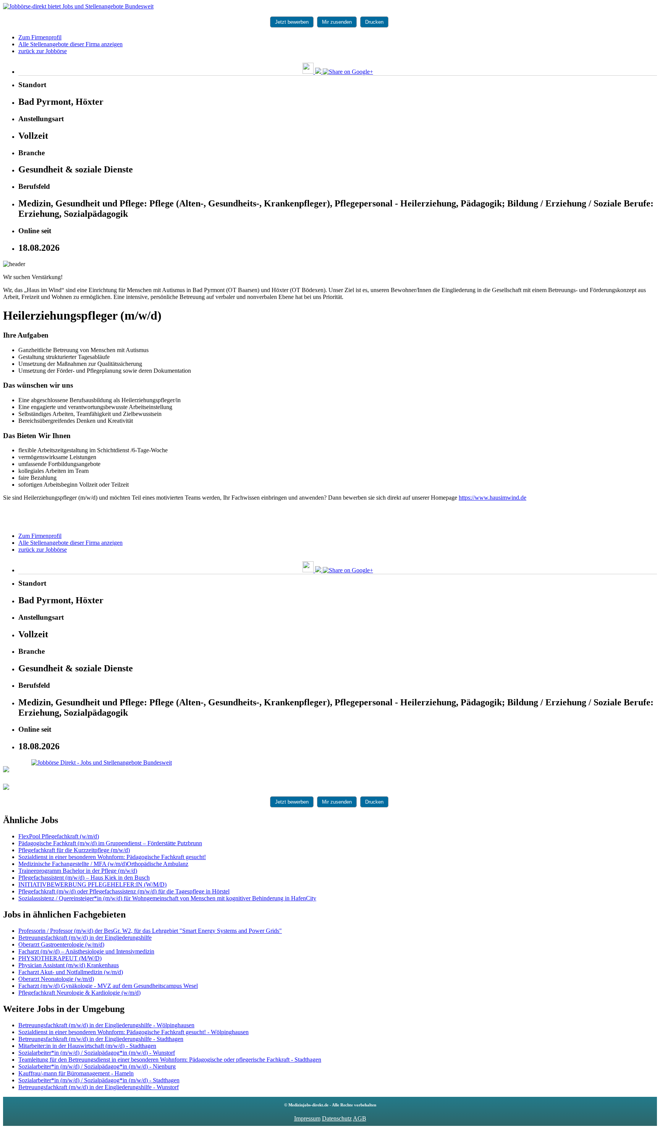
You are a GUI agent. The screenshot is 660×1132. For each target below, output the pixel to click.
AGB (359, 1118)
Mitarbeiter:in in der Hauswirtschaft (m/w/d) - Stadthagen (87, 1046)
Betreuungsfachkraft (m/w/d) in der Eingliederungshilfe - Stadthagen (100, 1039)
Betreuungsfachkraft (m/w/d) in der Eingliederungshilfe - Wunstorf (98, 1087)
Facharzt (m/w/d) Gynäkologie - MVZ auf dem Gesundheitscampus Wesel (108, 986)
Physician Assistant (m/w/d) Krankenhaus (68, 965)
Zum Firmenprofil (39, 37)
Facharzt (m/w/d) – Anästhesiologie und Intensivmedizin (86, 951)
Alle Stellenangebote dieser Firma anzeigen (70, 44)
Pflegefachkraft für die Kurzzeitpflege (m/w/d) (74, 850)
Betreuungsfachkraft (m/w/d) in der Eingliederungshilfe (85, 937)
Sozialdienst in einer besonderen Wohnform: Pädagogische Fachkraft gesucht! (112, 857)
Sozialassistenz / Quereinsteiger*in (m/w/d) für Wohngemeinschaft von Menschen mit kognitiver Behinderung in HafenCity (167, 898)
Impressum (307, 1118)
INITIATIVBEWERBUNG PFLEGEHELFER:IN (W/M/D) (92, 884)
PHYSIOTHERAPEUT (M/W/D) (60, 958)
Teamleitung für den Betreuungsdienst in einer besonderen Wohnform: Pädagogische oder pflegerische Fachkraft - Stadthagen (169, 1059)
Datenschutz (337, 1118)
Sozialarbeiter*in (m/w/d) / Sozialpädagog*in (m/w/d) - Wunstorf (96, 1052)
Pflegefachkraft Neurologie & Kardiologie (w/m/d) (79, 992)
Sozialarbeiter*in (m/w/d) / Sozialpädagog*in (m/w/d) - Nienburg (97, 1066)
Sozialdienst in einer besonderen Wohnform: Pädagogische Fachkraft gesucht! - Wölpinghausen (133, 1032)
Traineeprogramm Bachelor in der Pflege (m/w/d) (77, 870)
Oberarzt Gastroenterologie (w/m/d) (61, 944)
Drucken (374, 22)
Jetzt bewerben (292, 22)
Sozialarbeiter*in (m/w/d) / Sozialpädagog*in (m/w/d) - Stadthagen (99, 1080)
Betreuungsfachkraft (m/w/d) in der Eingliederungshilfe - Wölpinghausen (106, 1025)
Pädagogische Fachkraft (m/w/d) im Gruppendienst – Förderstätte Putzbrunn (110, 843)
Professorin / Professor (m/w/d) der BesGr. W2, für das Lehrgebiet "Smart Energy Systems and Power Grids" (150, 930)
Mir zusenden (337, 22)
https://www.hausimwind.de (492, 497)
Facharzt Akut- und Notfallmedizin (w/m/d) (70, 972)
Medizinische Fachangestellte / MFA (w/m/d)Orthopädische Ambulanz (103, 864)
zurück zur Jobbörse (42, 51)
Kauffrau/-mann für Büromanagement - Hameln (76, 1073)
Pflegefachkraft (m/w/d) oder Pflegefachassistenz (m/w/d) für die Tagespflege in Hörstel (124, 891)
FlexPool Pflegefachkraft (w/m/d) (58, 836)
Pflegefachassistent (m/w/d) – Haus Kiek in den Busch (84, 877)
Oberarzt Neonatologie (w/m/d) (56, 979)
